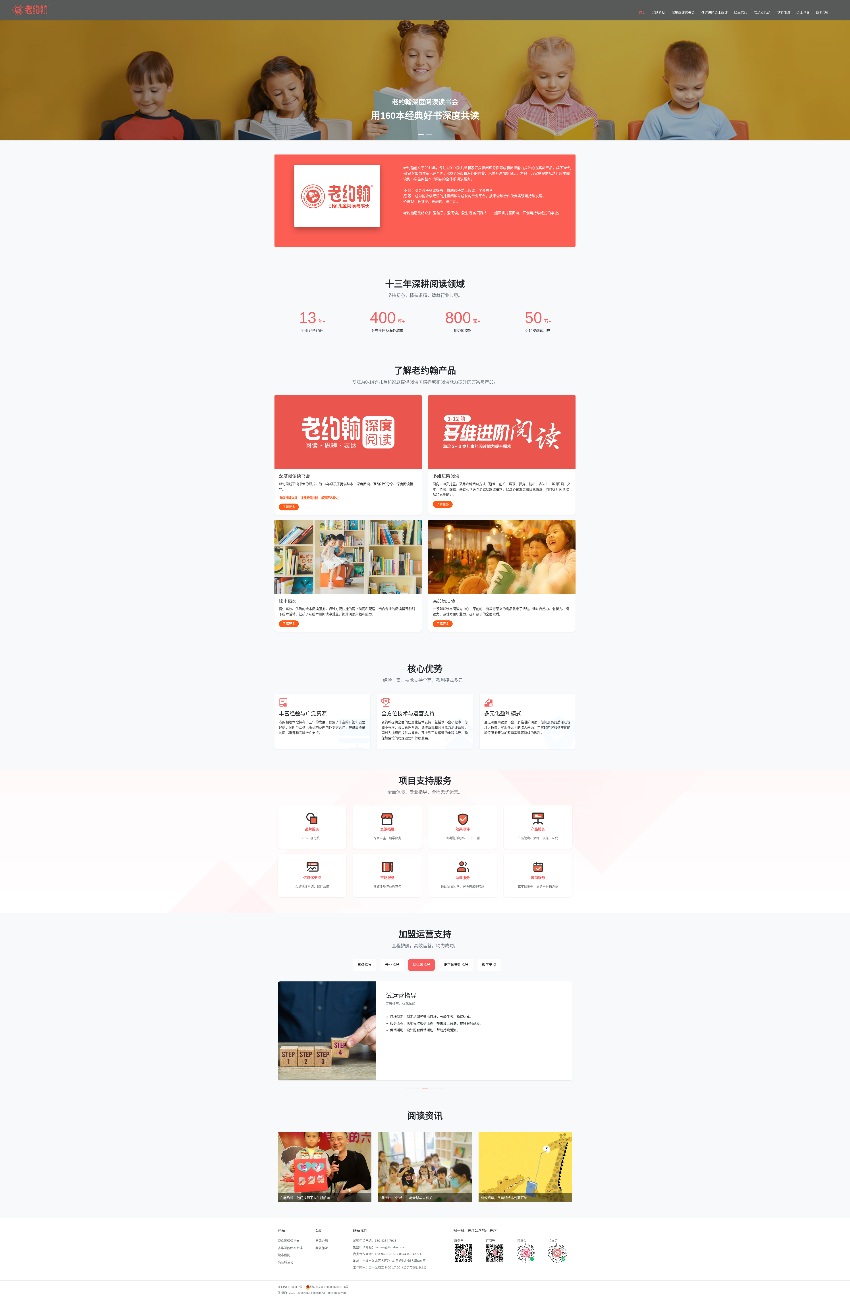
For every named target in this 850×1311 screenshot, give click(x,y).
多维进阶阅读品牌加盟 (323, 1308)
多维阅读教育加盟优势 (421, 1302)
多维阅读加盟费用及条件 (352, 1308)
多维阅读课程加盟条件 (295, 1308)
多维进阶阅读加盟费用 (336, 1302)
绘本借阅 (740, 12)
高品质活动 (762, 12)
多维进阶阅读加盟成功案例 (390, 1302)
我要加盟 (783, 12)
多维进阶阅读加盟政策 (449, 1302)
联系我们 (822, 12)
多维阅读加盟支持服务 (533, 1302)
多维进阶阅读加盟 (288, 1302)
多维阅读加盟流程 (362, 1302)
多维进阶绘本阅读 (714, 12)
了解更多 (289, 507)
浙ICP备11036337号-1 (291, 1287)
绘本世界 (803, 12)
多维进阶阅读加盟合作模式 (385, 1308)
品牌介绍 (658, 12)
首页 (642, 12)
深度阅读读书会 (683, 12)
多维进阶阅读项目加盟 (505, 1302)
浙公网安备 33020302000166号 (329, 1287)
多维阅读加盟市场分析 (477, 1302)
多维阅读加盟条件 (311, 1302)
